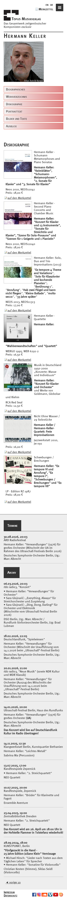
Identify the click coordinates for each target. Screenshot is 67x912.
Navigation (59, 7)
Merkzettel (46, 9)
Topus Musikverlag (26, 18)
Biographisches (15, 89)
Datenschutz (10, 895)
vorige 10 (13, 882)
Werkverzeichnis (16, 96)
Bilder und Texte (16, 118)
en (47, 5)
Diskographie (14, 104)
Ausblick (11, 126)
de (51, 5)
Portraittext (14, 111)
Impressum (9, 892)
